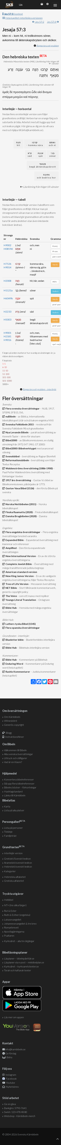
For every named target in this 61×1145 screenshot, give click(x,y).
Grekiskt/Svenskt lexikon (17, 858)
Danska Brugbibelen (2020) (21, 516)
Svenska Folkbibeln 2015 (19, 424)
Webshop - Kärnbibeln (19, 1115)
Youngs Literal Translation (20, 599)
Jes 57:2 (39, 21)
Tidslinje (8, 831)
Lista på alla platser (14, 810)
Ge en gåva (10, 1103)
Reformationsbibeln (17, 460)
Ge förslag (10, 1053)
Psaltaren (9, 935)
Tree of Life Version (16, 583)
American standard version (21, 571)
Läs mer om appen (14, 1017)
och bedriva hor (46, 176)
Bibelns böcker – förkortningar (20, 787)
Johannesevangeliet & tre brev (20, 923)
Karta (7, 806)
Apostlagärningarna (14, 931)
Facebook (11, 1078)
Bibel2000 (11, 440)
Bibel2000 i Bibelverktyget (20, 448)
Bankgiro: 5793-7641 (15, 1108)
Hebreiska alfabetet (15, 876)
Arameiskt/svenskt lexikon (18, 862)
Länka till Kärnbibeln (14, 795)
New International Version (20, 556)
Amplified (11, 547)
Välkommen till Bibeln (15, 750)
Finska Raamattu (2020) (19, 512)
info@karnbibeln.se (15, 1049)
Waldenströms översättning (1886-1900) (29, 468)
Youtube (10, 1082)
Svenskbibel (12, 456)
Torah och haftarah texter (17, 970)
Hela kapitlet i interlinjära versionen (24, 17)
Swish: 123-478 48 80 (15, 1111)
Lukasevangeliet (12, 919)
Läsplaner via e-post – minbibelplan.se (24, 962)
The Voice (11, 595)
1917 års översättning (18, 480)
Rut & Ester (10, 910)
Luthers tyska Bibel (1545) (20, 623)
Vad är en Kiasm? (13, 761)
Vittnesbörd (10, 720)
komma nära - (35, 144)
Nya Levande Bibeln (16, 432)
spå (40, 154)
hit (18, 144)
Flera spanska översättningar (22, 627)
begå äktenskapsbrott (42, 165)
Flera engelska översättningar (22, 532)
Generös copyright (14, 724)
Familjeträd (10, 835)
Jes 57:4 (51, 21)
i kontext (13, 13)
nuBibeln (10, 416)
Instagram (10, 1074)
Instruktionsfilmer (14, 736)
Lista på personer (13, 827)
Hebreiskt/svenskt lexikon (18, 866)
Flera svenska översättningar (22, 408)
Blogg (9, 732)
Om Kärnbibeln (12, 716)
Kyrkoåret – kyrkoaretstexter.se (21, 966)
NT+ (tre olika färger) (15, 905)
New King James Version (19, 575)
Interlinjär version (13, 853)
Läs (21, 4)
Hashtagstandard (13, 791)
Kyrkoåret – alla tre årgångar (19, 940)
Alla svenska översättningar (18, 754)
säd (30, 154)
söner (52, 154)
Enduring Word (14, 663)
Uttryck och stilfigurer (15, 758)
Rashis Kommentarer (17, 671)
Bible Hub (11, 607)
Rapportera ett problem (47, 45)
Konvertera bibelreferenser (19, 779)
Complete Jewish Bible (18, 563)
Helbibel (8, 899)
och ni (52, 144)
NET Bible (11, 587)
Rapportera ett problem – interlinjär (39, 389)
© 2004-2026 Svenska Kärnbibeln (20, 1134)
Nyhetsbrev (12, 1086)
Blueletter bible (14, 639)
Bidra (9, 1057)
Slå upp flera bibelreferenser (19, 783)
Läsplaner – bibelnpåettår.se (19, 958)
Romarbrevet (11, 927)
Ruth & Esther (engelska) (17, 914)
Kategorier (10, 871)
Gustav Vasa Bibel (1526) (19, 488)
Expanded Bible (14, 539)
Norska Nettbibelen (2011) (20, 504)
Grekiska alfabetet (14, 880)
